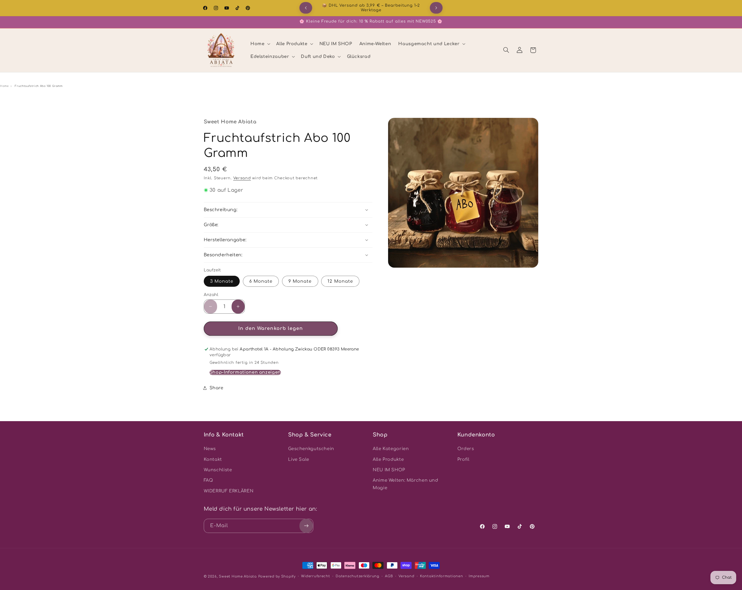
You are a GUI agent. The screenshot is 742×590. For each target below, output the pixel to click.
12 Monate (340, 281)
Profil (463, 459)
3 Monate (221, 281)
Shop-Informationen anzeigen (245, 372)
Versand (242, 178)
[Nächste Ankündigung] (436, 8)
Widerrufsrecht (315, 576)
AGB (389, 576)
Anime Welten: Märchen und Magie (405, 484)
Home (4, 86)
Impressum (479, 576)
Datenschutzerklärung (357, 576)
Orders (465, 449)
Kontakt (213, 459)
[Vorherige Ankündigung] (305, 8)
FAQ (208, 480)
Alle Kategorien (391, 449)
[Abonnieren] (306, 525)
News (210, 449)
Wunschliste (218, 469)
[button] (259, 43)
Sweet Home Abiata (238, 576)
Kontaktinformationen (441, 576)
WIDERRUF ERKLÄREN (229, 491)
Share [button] (216, 387)
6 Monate (260, 281)
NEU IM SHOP (389, 469)
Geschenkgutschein (311, 449)
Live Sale (298, 459)
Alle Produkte (388, 459)
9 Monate (300, 281)
